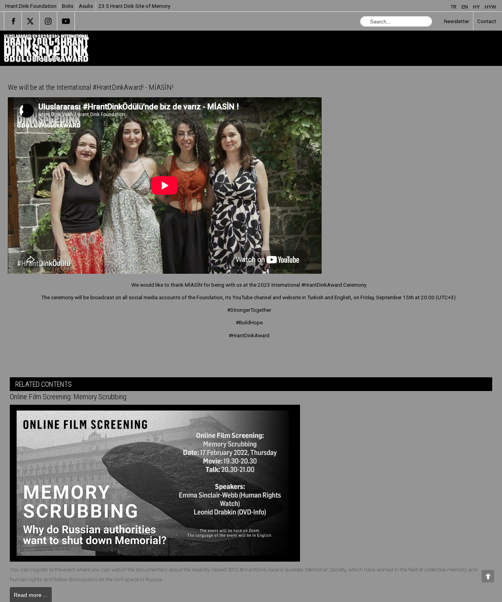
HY (477, 7)
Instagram (48, 21)
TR (454, 7)
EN (465, 7)
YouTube (66, 21)
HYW (490, 7)
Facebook (13, 21)
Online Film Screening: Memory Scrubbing (77, 397)
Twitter (30, 21)
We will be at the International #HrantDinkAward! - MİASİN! (102, 87)
